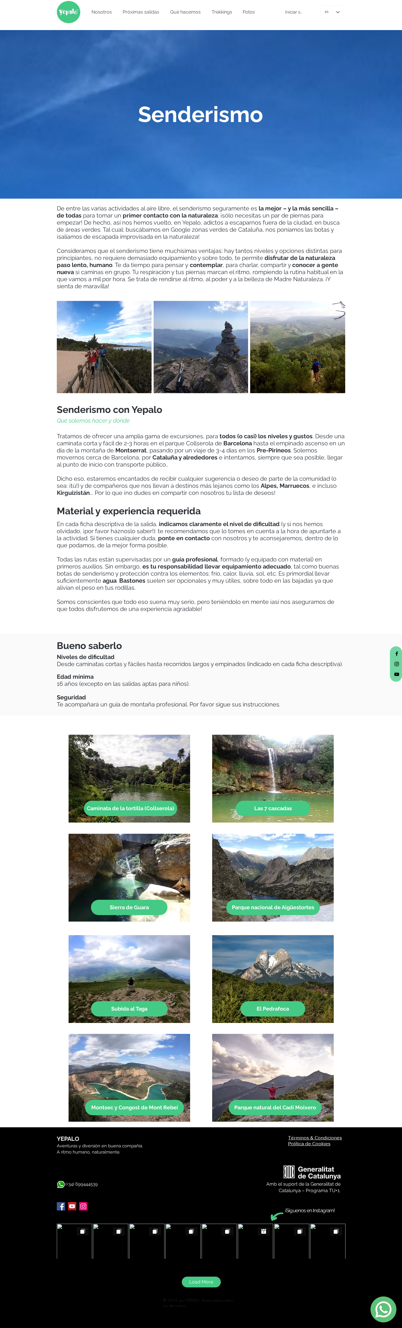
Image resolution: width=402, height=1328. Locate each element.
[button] (100, 12)
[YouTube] (72, 1206)
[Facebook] (61, 1206)
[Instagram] (83, 1206)
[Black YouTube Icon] (397, 674)
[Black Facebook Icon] (397, 654)
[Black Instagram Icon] (397, 664)
